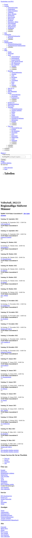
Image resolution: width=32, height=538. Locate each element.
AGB (12, 139)
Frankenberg (11, 9)
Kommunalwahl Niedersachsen (16, 45)
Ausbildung (4, 482)
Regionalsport (15, 58)
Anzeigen (7, 461)
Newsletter (14, 132)
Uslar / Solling (12, 25)
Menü (2, 153)
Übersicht (3, 527)
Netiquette (14, 140)
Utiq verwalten (5, 476)
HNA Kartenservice (6, 496)
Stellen (13, 112)
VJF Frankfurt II (5, 224)
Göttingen (10, 12)
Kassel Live (4, 497)
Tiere (12, 83)
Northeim (10, 20)
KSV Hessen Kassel (17, 61)
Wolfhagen (11, 28)
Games (13, 79)
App (2, 500)
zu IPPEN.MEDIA (6, 163)
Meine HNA (4, 528)
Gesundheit (14, 80)
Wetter (2, 504)
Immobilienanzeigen (6, 515)
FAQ (12, 134)
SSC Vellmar (4, 295)
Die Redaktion (15, 131)
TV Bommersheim (6, 259)
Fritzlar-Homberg (13, 11)
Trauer (13, 115)
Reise (12, 82)
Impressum (14, 136)
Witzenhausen (12, 26)
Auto (12, 75)
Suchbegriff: (5, 157)
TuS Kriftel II (4, 247)
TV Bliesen (4, 270)
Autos (13, 113)
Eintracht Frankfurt (6, 237)
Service (6, 460)
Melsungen (11, 18)
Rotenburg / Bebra (13, 22)
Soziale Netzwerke (6, 499)
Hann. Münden (12, 14)
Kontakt (13, 121)
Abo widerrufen (5, 489)
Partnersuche (15, 117)
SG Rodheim (4, 319)
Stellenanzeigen (5, 514)
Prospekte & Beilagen (17, 118)
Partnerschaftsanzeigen (7, 517)
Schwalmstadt (12, 23)
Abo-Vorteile (4, 533)
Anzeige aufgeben (16, 110)
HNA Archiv (4, 531)
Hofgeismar (11, 15)
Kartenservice (15, 98)
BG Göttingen (15, 64)
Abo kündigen (5, 487)
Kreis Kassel (11, 17)
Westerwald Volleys (6, 329)
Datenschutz (14, 137)
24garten (13, 74)
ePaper (3, 530)
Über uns (6, 458)
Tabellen (13, 66)
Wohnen (13, 85)
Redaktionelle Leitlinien (7, 473)
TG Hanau (4, 282)
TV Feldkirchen (5, 305)
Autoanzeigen (5, 512)
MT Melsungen (15, 63)
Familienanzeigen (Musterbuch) (9, 520)
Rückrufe (10, 37)
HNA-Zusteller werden (7, 484)
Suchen (3, 159)
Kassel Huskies (15, 60)
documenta (14, 96)
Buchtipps (14, 77)
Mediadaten (14, 120)
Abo (5, 463)
